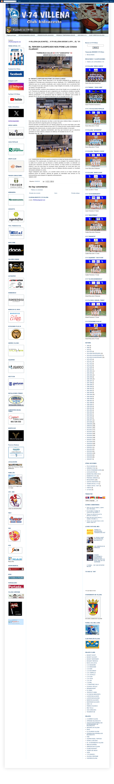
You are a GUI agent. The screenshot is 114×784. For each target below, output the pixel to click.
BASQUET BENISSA (92, 661)
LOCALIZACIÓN (91, 472)
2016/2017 (89, 439)
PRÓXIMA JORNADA (92, 478)
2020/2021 (89, 447)
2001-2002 (89, 410)
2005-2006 (89, 418)
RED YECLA (90, 708)
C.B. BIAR (89, 669)
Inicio (55, 193)
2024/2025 (89, 455)
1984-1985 (89, 377)
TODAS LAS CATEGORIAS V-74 (95, 62)
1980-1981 (89, 369)
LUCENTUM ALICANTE (93, 696)
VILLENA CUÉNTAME (92, 756)
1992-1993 (89, 392)
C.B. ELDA (89, 676)
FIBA (88, 736)
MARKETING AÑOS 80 (93, 474)
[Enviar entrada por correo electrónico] (43, 181)
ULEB (88, 752)
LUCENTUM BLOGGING (93, 698)
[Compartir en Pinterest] (53, 181)
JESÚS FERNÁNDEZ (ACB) (94, 470)
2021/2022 (89, 449)
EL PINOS (89, 690)
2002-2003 (89, 412)
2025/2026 (89, 457)
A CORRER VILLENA (92, 719)
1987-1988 (89, 382)
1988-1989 (89, 384)
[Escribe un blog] (48, 181)
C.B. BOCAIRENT (91, 670)
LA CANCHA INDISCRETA (93, 694)
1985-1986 (89, 379)
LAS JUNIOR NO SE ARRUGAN (99, 547)
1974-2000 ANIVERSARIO (93, 353)
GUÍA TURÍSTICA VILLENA (96, 35)
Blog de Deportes (16, 623)
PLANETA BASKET (92, 748)
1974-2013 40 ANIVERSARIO (94, 355)
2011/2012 (89, 429)
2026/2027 (89, 459)
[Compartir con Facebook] (51, 181)
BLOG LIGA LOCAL (92, 663)
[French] (89, 497)
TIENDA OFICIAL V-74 (93, 483)
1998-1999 (89, 404)
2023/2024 (89, 453)
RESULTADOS (90, 54)
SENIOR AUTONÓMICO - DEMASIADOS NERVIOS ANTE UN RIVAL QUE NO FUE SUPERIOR (99, 558)
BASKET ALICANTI (92, 657)
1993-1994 (89, 394)
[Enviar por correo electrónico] (46, 181)
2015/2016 (89, 437)
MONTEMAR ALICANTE (93, 702)
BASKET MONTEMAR (93, 659)
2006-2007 (89, 420)
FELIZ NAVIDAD (91, 466)
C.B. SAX (89, 680)
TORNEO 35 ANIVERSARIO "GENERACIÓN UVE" (99, 531)
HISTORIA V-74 (82, 35)
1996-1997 (89, 400)
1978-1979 (89, 365)
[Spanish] (103, 497)
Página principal (11, 35)
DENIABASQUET (91, 688)
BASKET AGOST (91, 655)
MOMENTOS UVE (91, 476)
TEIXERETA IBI (91, 712)
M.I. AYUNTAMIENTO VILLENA (95, 742)
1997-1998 (89, 402)
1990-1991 (89, 388)
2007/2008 (89, 422)
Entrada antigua (75, 193)
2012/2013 (89, 431)
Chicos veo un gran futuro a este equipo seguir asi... (95, 521)
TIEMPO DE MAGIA (92, 750)
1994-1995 (89, 396)
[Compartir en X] (50, 181)
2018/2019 (37, 181)
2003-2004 (89, 414)
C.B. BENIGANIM (91, 667)
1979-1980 (89, 367)
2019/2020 (89, 445)
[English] (86, 497)
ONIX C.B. (89, 704)
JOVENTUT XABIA (92, 692)
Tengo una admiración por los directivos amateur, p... (94, 515)
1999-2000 (89, 406)
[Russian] (101, 497)
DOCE (88, 729)
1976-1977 (89, 361)
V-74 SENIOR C (91, 754)
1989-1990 (89, 386)
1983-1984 (89, 375)
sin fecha (89, 489)
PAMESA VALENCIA (92, 706)
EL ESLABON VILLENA (93, 731)
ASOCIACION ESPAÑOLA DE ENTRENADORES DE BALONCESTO (95, 724)
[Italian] (95, 497)
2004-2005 (89, 416)
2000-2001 (89, 408)
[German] (92, 497)
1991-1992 (89, 390)
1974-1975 (89, 351)
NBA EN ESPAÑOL (92, 744)
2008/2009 (89, 424)
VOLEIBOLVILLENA (92, 758)
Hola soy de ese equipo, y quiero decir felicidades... (95, 508)
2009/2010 (89, 425)
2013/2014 (89, 433)
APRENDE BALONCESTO (94, 721)
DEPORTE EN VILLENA (93, 727)
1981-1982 (89, 371)
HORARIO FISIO (91, 468)
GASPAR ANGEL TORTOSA (94, 738)
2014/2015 (89, 435)
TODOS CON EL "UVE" (93, 485)
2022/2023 (89, 451)
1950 (88, 345)
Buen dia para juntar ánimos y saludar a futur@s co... (94, 518)
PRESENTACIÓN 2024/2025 (46, 35)
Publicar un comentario (37, 190)
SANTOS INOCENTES (93, 481)
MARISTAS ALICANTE (93, 700)
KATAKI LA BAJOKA (92, 740)
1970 (88, 349)
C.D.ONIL (89, 682)
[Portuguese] (98, 497)
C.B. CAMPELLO (91, 672)
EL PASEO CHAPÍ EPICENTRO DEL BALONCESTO (99, 539)
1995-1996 (89, 398)
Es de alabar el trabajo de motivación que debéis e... (93, 511)
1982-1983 (89, 373)
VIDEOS (89, 487)
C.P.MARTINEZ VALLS (93, 684)
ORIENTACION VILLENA (93, 746)
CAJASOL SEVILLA (92, 686)
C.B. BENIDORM (91, 665)
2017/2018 (89, 441)
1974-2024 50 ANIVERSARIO (94, 357)
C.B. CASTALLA (91, 674)
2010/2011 (89, 427)
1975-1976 (89, 359)
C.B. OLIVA (90, 678)
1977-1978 (89, 363)
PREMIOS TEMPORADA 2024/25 (65, 35)
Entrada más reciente (34, 193)
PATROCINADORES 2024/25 (27, 35)
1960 (88, 347)
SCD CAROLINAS (91, 710)
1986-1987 (89, 381)
